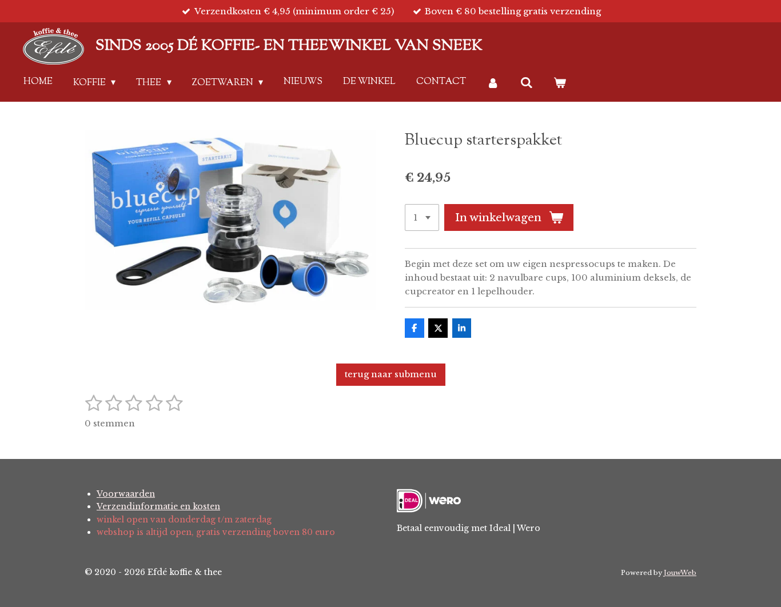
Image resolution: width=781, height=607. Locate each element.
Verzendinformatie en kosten (158, 506)
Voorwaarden (126, 494)
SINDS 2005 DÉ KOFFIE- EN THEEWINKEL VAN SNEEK (289, 46)
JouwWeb (680, 573)
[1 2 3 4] (422, 217)
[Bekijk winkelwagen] (559, 83)
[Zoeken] (526, 83)
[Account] (493, 83)
